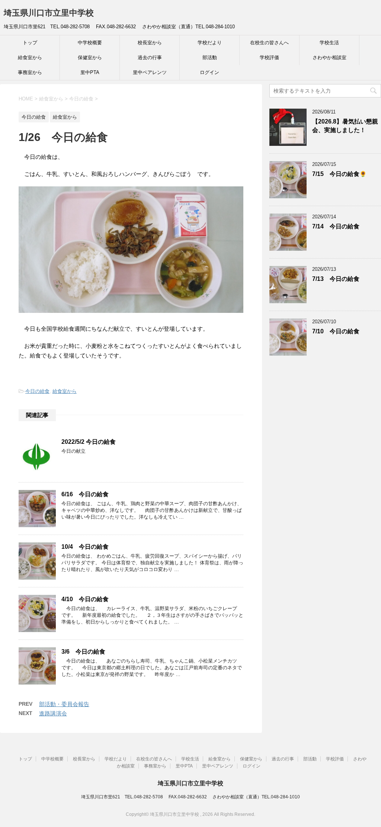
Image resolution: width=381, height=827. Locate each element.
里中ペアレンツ (150, 72)
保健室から (90, 57)
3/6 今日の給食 (83, 651)
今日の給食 (37, 391)
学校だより (210, 42)
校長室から (150, 42)
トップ (30, 42)
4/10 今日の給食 (85, 599)
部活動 (209, 57)
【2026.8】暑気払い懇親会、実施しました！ (345, 125)
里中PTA (89, 72)
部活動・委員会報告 (64, 704)
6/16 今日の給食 (85, 494)
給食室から (30, 57)
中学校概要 (90, 42)
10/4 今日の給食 (85, 547)
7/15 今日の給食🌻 (339, 174)
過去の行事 (150, 57)
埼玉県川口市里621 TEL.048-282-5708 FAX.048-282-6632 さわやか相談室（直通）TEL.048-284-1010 (190, 796)
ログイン (209, 72)
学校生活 (329, 42)
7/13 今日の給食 (335, 279)
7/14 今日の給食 (335, 226)
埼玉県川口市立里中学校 (49, 12)
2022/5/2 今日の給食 (88, 442)
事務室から (30, 72)
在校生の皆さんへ (269, 42)
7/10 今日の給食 (335, 331)
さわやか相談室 (329, 57)
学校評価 (269, 57)
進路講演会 (53, 713)
